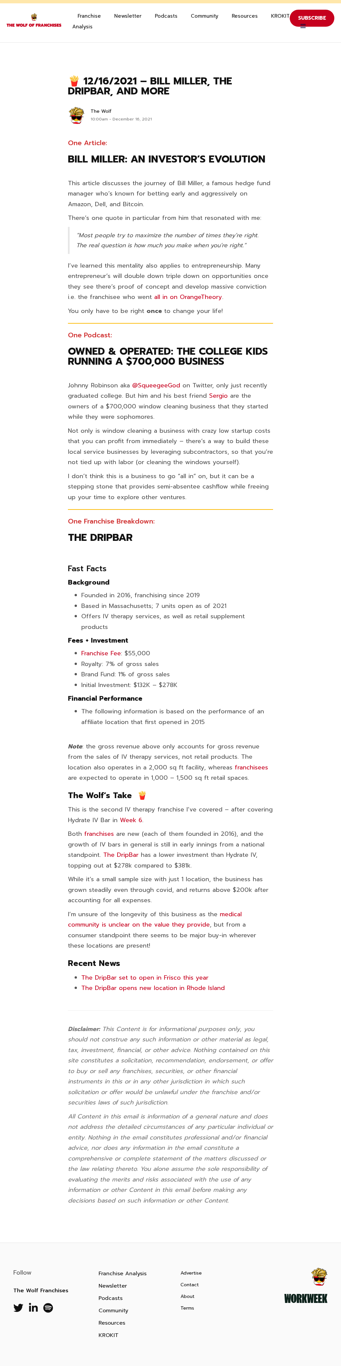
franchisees (251, 767)
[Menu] (301, 26)
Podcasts (166, 16)
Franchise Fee (101, 653)
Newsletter (128, 16)
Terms (187, 1308)
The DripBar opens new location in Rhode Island (153, 988)
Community (204, 16)
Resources (245, 16)
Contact (189, 1284)
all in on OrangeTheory (188, 297)
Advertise (191, 1273)
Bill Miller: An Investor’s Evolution (166, 159)
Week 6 (131, 820)
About (187, 1296)
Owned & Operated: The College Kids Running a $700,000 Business (168, 356)
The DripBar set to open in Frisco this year (144, 977)
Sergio (218, 395)
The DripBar (121, 855)
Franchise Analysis (86, 21)
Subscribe (312, 18)
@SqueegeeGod (156, 385)
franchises (99, 833)
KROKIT (280, 16)
